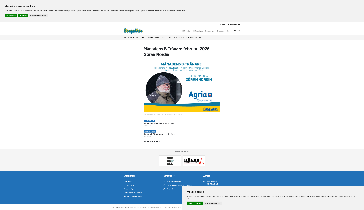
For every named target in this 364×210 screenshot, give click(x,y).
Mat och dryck (198, 31)
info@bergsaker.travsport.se (173, 115)
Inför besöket (186, 31)
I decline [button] (198, 203)
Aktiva (222, 24)
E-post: (179, 185)
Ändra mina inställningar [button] (38, 15)
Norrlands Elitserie (233, 24)
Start (125, 37)
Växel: (173, 181)
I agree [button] (190, 203)
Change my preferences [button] (212, 203)
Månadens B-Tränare (153, 37)
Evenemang (220, 31)
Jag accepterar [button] (11, 15)
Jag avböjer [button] (23, 15)
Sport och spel (210, 31)
